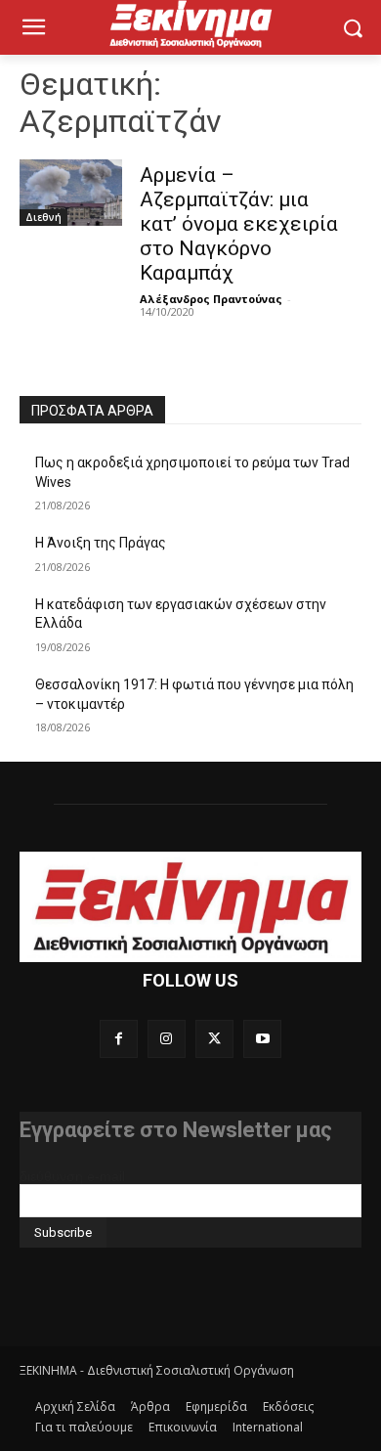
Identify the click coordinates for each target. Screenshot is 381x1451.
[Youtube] (262, 1039)
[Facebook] (119, 1039)
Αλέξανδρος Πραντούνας (211, 298)
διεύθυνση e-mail (72, 1176)
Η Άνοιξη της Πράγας (100, 542)
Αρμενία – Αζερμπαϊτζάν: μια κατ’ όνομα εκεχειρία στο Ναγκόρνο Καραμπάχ (239, 224)
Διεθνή (43, 217)
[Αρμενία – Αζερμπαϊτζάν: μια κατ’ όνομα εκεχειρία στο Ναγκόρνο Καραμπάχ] (71, 192)
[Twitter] (214, 1039)
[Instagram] (167, 1039)
